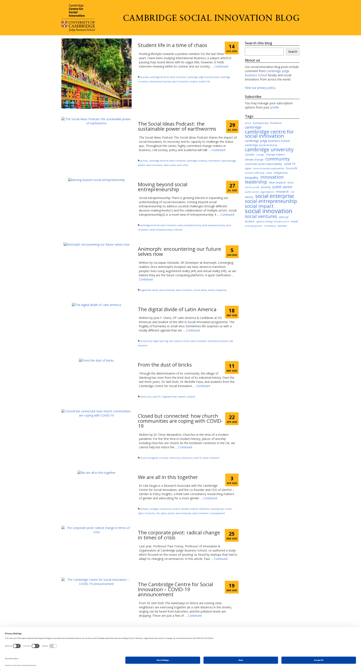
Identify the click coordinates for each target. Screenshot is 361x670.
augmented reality (149, 290)
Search (292, 51)
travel (294, 221)
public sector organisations (259, 191)
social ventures (261, 216)
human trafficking (254, 172)
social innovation (180, 81)
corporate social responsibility (263, 164)
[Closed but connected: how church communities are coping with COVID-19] (96, 413)
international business (160, 81)
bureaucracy (260, 123)
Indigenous (281, 173)
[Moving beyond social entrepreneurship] (96, 180)
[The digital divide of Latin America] (96, 305)
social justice (170, 165)
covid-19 (156, 396)
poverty (266, 187)
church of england (149, 457)
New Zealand (277, 182)
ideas (269, 172)
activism (144, 160)
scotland (191, 396)
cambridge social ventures (261, 145)
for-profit (291, 168)
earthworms (214, 160)
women (282, 226)
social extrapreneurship (213, 225)
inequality (251, 177)
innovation (272, 177)
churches (163, 457)
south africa (182, 165)
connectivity (146, 341)
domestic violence (189, 508)
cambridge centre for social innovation (168, 77)
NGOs (290, 182)
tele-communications (218, 341)
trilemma (178, 229)
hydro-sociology (228, 160)
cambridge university (197, 160)
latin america (175, 341)
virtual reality (200, 290)
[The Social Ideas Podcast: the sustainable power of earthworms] (96, 121)
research (182, 396)
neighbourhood (169, 396)
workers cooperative (217, 290)
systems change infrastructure (272, 221)
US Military (270, 225)
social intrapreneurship (161, 229)
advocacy (144, 508)
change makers (275, 154)
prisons (171, 513)
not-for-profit (252, 187)
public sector (282, 187)
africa (248, 123)
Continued (221, 66)
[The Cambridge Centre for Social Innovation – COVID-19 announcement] (96, 581)
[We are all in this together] (97, 472)
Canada (249, 154)
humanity (150, 513)
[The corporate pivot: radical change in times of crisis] (96, 530)
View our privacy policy (260, 88)
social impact (259, 206)
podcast (141, 165)
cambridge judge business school (203, 77)
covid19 (176, 508)
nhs (158, 513)
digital (248, 168)
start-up (284, 217)
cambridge (253, 127)
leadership (256, 182)
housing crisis (217, 508)
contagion (154, 508)
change (260, 154)
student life (204, 81)
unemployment (217, 513)
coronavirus (187, 457)
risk (292, 191)
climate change (254, 159)
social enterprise (167, 290)
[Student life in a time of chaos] (96, 73)
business (144, 77)
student (193, 81)
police (163, 513)
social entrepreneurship (189, 225)
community (145, 396)
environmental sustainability (268, 168)
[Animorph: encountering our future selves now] (97, 244)
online (186, 341)
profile (274, 107)
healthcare (204, 508)
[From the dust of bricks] (96, 360)
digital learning (160, 341)
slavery (249, 197)
